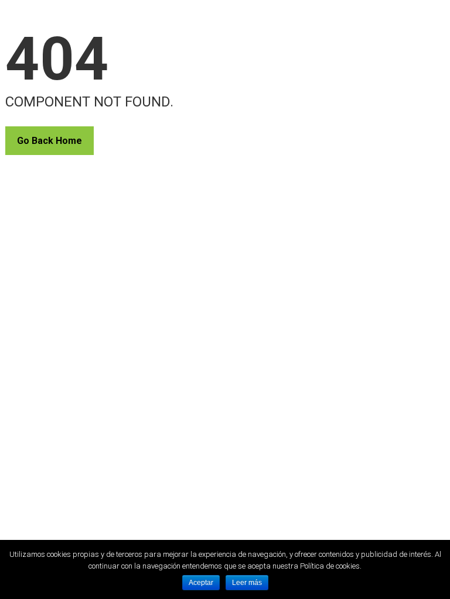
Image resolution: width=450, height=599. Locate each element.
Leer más (247, 583)
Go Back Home (49, 140)
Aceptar (201, 583)
